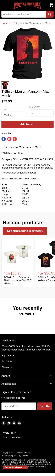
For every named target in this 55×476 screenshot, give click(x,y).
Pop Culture (7, 355)
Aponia (24, 456)
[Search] (50, 14)
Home (4, 23)
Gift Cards (6, 361)
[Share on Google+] (15, 139)
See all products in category (25, 230)
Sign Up (45, 406)
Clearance (6, 367)
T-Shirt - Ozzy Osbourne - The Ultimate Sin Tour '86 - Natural (17, 280)
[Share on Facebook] (3, 139)
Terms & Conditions (11, 437)
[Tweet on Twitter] (9, 139)
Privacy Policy (8, 433)
